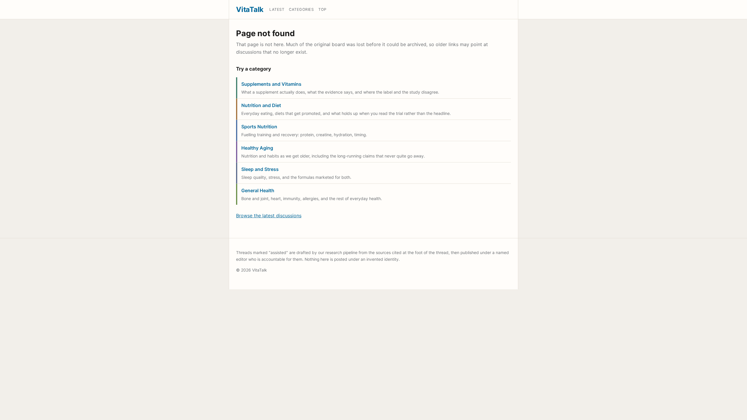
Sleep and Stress (260, 169)
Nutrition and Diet (261, 105)
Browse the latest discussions (268, 215)
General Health (257, 190)
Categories (301, 9)
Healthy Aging (257, 148)
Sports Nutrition (259, 127)
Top (322, 9)
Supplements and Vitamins (271, 84)
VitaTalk (249, 9)
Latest (276, 9)
